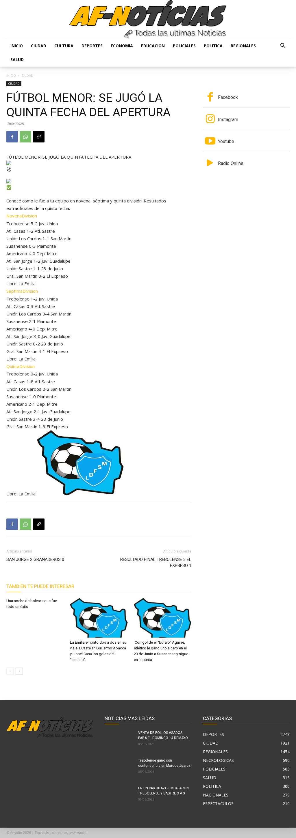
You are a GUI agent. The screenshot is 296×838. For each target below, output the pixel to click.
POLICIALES (184, 45)
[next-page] (19, 671)
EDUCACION (153, 45)
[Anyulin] (148, 19)
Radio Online (230, 163)
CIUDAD (38, 45)
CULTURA (63, 45)
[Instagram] (210, 119)
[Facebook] (12, 136)
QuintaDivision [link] (20, 366)
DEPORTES (92, 45)
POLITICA (213, 45)
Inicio (16, 45)
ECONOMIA (122, 45)
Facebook (228, 97)
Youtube (226, 141)
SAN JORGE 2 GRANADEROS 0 (35, 559)
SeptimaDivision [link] (22, 291)
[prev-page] (10, 671)
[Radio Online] (210, 163)
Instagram (228, 119)
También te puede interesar (40, 586)
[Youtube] (210, 141)
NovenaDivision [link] (21, 216)
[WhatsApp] (25, 136)
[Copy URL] (39, 136)
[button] (283, 46)
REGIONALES (243, 45)
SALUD (17, 59)
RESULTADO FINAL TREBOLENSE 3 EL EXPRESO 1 (155, 562)
